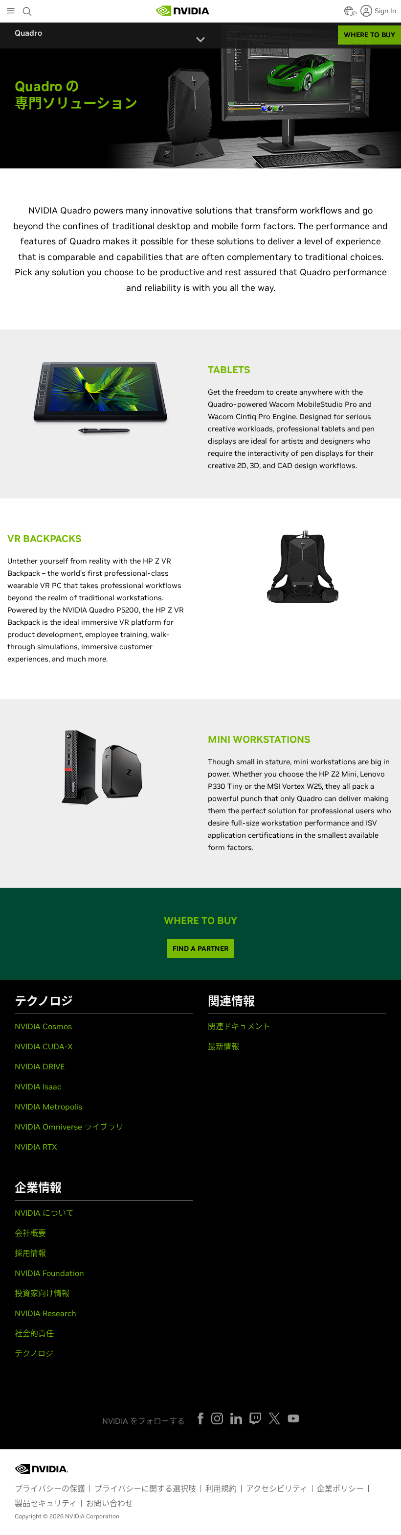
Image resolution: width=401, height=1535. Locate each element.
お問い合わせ (109, 1503)
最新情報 (223, 1046)
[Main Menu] (11, 12)
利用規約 (221, 1488)
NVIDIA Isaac (38, 1086)
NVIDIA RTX (36, 1147)
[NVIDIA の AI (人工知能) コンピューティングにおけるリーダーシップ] (183, 11)
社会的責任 (34, 1333)
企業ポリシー (340, 1488)
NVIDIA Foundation (49, 1273)
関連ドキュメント (239, 1026)
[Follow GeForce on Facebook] (200, 1418)
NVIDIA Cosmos (43, 1026)
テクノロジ (34, 1353)
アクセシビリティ (277, 1488)
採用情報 (30, 1253)
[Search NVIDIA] (28, 9)
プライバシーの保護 (50, 1488)
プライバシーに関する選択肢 (145, 1488)
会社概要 (30, 1233)
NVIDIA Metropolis (48, 1106)
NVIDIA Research (45, 1313)
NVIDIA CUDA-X (44, 1046)
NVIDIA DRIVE (40, 1066)
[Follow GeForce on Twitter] (274, 1418)
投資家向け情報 (42, 1293)
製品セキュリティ (46, 1503)
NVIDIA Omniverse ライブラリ (69, 1127)
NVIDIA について (44, 1213)
